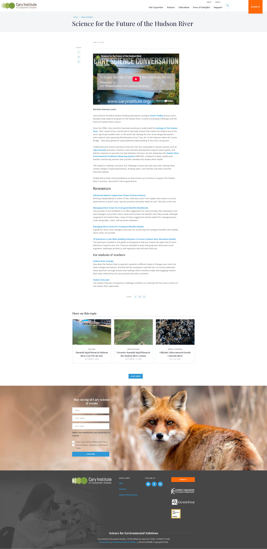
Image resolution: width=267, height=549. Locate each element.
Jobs (121, 483)
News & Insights (201, 7)
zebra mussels (99, 150)
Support (218, 7)
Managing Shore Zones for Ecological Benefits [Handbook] (120, 208)
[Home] (19, 10)
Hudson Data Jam (101, 280)
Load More (135, 376)
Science (171, 7)
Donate (255, 7)
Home (75, 17)
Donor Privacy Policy (128, 495)
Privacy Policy (105, 542)
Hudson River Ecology (103, 261)
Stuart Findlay (156, 115)
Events (217, 2)
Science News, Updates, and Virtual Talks (92, 446)
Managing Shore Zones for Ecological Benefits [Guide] (118, 226)
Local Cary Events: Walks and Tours (91, 442)
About (209, 2)
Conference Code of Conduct (124, 542)
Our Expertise (156, 7)
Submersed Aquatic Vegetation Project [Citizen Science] (119, 195)
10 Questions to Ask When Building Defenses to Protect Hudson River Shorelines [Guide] (134, 239)
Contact (122, 489)
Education (184, 7)
